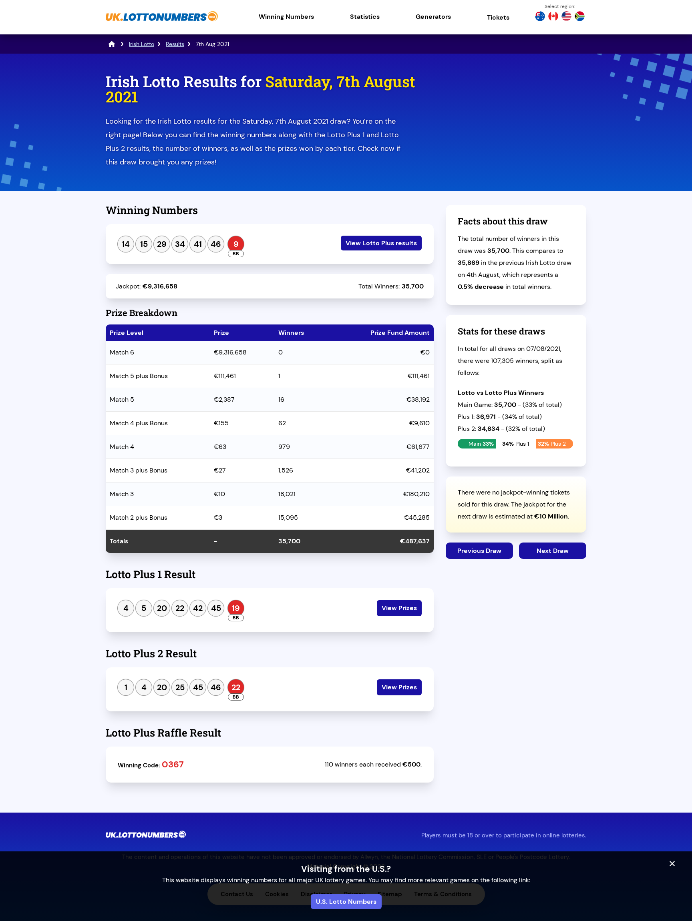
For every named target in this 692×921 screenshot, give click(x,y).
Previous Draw (479, 551)
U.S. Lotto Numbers (346, 901)
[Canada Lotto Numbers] (553, 17)
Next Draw (553, 551)
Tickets (498, 17)
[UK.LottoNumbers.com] (162, 22)
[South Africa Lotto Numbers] (579, 17)
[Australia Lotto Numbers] (540, 17)
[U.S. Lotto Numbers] (566, 17)
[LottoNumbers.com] (112, 44)
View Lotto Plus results (381, 243)
